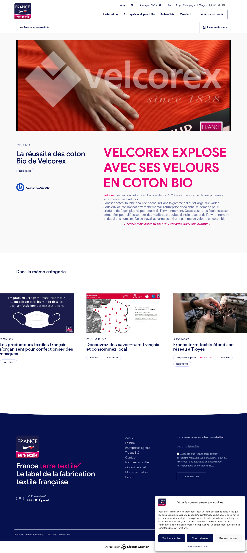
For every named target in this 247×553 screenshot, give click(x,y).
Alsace (123, 5)
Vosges (202, 5)
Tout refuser (200, 538)
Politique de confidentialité (29, 534)
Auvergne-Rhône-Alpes (152, 5)
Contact (185, 14)
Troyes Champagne (185, 5)
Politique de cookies (198, 546)
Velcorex (109, 195)
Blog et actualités (136, 472)
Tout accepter (171, 538)
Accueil (130, 438)
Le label (108, 14)
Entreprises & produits (139, 14)
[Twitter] (219, 5)
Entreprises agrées (137, 447)
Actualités (167, 14)
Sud (170, 5)
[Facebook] (210, 5)
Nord (133, 5)
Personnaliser (228, 538)
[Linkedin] (223, 5)
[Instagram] (215, 5)
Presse (129, 477)
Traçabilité (132, 452)
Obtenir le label (135, 467)
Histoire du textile (137, 462)
